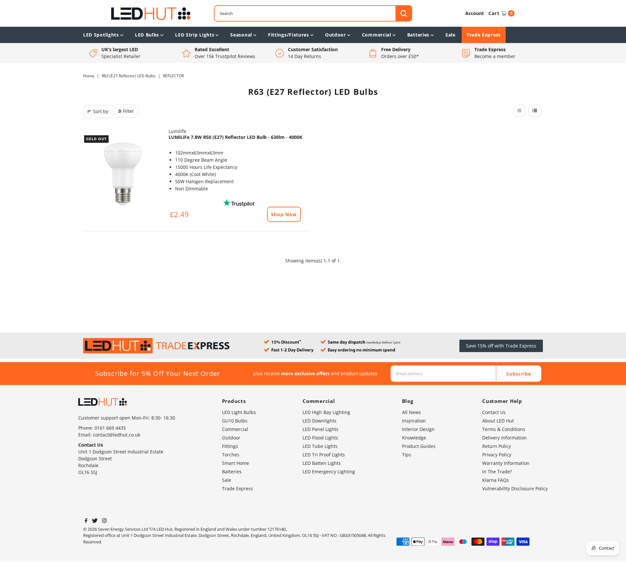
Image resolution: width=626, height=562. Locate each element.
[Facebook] (86, 521)
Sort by (100, 111)
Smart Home (235, 463)
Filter (128, 111)
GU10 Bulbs (234, 421)
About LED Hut (498, 421)
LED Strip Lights (194, 35)
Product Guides (419, 446)
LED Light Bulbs (239, 412)
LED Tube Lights (320, 446)
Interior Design (418, 429)
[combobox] (313, 13)
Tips (406, 454)
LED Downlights (319, 421)
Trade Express (484, 35)
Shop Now (284, 214)
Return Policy (496, 446)
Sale (450, 35)
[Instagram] (104, 521)
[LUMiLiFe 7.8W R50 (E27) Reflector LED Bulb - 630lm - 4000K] (122, 173)
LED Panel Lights (320, 429)
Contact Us (494, 412)
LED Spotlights (101, 35)
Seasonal (241, 35)
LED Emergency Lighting (329, 471)
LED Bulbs (147, 35)
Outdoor (335, 35)
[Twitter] (94, 521)
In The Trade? (497, 471)
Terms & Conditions (503, 429)
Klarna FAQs (495, 480)
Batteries (418, 35)
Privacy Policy (496, 454)
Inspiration (414, 421)
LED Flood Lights (320, 438)
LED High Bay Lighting (326, 412)
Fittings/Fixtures (288, 35)
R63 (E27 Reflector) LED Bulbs (129, 76)
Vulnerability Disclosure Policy (515, 488)
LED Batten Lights (322, 463)
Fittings (230, 446)
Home (88, 76)
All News (411, 412)
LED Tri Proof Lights (324, 454)
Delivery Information (504, 438)
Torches (230, 454)
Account (474, 13)
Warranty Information (505, 463)
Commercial (376, 35)
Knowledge (414, 438)
